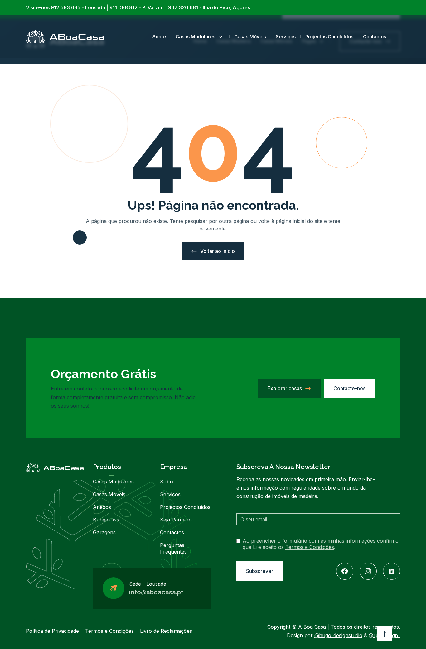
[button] (200, 36)
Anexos (102, 507)
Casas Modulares (195, 37)
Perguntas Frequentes (173, 548)
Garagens (104, 532)
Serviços (286, 37)
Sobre (159, 37)
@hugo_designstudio (338, 635)
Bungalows (106, 519)
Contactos (374, 37)
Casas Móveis (250, 37)
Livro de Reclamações (166, 631)
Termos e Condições (309, 547)
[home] (65, 36)
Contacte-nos (349, 388)
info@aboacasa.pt (156, 592)
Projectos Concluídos (329, 37)
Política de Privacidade (52, 631)
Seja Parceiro (176, 519)
